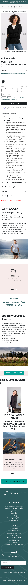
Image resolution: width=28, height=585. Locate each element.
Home (3, 11)
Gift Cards (14, 515)
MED (14, 90)
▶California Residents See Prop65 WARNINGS (11, 200)
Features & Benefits (9, 114)
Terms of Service (8, 582)
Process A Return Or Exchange (14, 507)
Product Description (9, 187)
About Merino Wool (13, 530)
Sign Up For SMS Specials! (14, 534)
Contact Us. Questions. (14, 505)
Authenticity (14, 519)
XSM (4, 90)
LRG (19, 90)
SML (9, 90)
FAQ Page (14, 512)
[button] (3, 34)
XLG (4, 94)
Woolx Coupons (14, 539)
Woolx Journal (14, 535)
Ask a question (8, 196)
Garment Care (14, 513)
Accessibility (14, 528)
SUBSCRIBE (7, 567)
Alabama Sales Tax (14, 542)
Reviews (3, 70)
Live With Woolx (14, 520)
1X (9, 94)
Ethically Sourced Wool (14, 537)
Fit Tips (4, 191)
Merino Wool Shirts (9, 11)
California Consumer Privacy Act (14, 544)
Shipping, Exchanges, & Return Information (14, 509)
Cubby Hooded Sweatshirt (8, 60)
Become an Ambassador (14, 546)
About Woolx (14, 532)
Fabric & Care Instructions (12, 182)
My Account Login (14, 540)
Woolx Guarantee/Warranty (14, 517)
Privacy (21, 580)
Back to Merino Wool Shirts (14, 481)
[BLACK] (3, 81)
